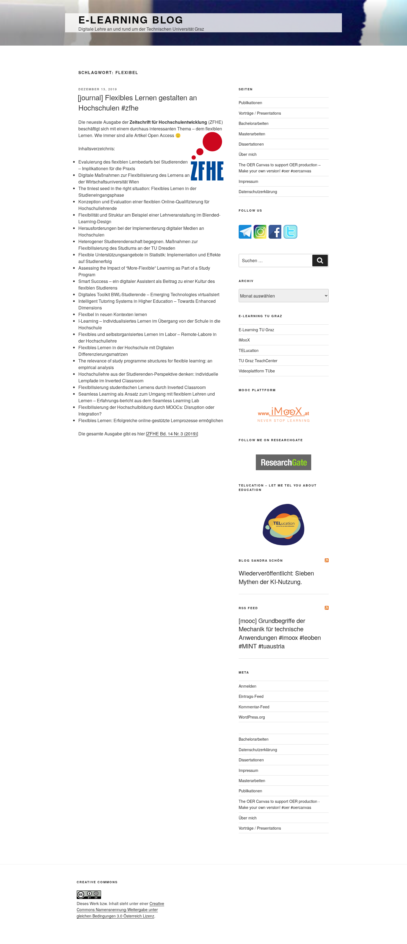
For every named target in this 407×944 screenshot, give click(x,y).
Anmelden (247, 686)
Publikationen (250, 102)
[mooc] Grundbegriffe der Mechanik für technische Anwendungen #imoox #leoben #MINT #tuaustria (280, 633)
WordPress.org (252, 717)
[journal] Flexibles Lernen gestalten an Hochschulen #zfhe (137, 102)
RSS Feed (248, 608)
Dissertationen (251, 144)
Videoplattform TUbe (257, 371)
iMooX (244, 340)
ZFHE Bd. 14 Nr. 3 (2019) (172, 433)
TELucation (249, 350)
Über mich (248, 154)
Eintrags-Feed (251, 696)
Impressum (248, 181)
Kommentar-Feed (254, 706)
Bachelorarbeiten (254, 123)
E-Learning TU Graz (256, 329)
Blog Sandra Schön (261, 560)
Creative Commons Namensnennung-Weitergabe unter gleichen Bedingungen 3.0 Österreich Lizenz (120, 910)
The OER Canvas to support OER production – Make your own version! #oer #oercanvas (280, 167)
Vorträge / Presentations (260, 113)
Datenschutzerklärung (258, 191)
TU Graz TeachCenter (258, 360)
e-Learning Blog (131, 19)
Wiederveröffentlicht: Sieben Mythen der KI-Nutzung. (276, 577)
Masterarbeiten (252, 133)
